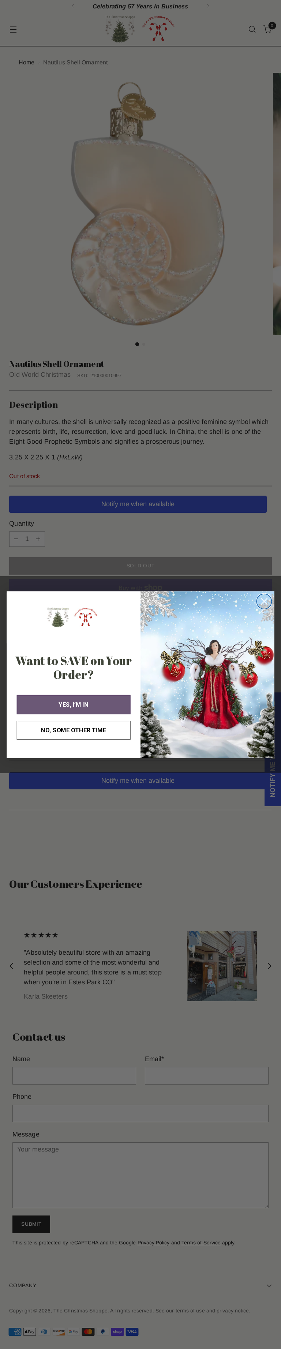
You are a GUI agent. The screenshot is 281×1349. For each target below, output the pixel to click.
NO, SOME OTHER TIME (73, 729)
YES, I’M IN (73, 704)
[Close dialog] (263, 601)
